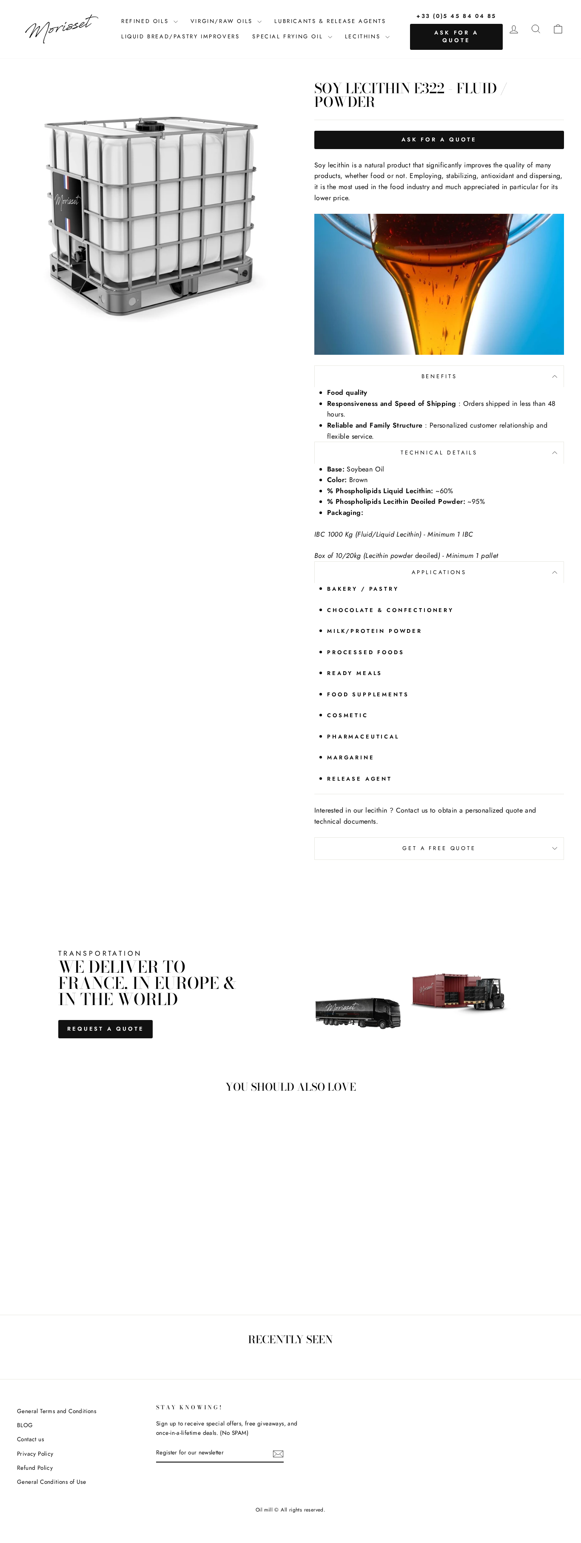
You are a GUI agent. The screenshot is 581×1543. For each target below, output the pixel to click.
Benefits (439, 376)
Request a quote (105, 1029)
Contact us (30, 1439)
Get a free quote (439, 848)
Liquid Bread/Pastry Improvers (180, 36)
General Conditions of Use (51, 1481)
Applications (439, 572)
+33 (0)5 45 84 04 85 (456, 16)
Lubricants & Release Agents (330, 21)
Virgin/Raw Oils (223, 21)
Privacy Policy (35, 1453)
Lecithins (364, 36)
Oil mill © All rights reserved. (290, 1510)
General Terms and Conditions (56, 1411)
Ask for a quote (456, 36)
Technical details (439, 452)
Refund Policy (35, 1467)
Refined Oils (146, 21)
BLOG (25, 1425)
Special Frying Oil (288, 36)
